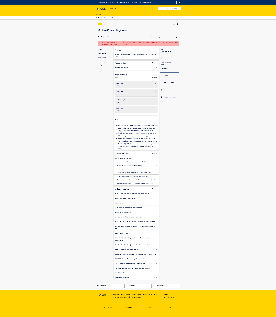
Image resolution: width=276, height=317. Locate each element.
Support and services (120, 2)
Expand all (154, 62)
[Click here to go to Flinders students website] (101, 9)
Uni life (129, 2)
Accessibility (150, 307)
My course (110, 2)
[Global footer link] (103, 295)
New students (102, 2)
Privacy (170, 307)
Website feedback (108, 307)
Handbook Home (100, 17)
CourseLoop (272, 315)
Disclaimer (130, 307)
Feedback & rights (148, 2)
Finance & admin (137, 2)
